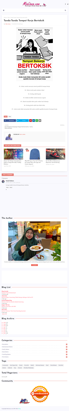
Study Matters (34, 352)
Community (5, 365)
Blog (20, 408)
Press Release (53, 365)
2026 (4, 322)
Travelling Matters (34, 354)
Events (20, 365)
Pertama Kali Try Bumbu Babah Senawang (13, 302)
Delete (11, 187)
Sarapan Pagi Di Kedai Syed (9, 293)
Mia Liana (8, 24)
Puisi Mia (61, 365)
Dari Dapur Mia (13, 365)
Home (5, 17)
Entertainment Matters (34, 346)
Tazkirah (10, 367)
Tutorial (20, 367)
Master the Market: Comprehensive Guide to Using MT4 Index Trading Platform (12, 162)
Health (32, 365)
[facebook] (65, 4)
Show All (4, 314)
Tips (9, 17)
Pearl (47, 365)
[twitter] (67, 4)
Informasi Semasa (40, 365)
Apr (4, 327)
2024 (4, 333)
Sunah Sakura (10, 181)
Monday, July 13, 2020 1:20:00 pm (13, 182)
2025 (4, 325)
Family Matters (34, 349)
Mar (4, 328)
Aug (4, 324)
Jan (4, 331)
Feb (4, 330)
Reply (7, 187)
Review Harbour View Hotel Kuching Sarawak (14, 311)
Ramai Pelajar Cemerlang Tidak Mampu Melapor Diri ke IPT (17, 297)
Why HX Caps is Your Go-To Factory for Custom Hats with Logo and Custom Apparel (34, 162)
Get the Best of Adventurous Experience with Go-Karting (53, 161)
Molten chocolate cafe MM (9, 306)
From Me (26, 365)
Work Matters (34, 357)
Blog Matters (34, 344)
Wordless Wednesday (28, 367)
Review (4, 367)
